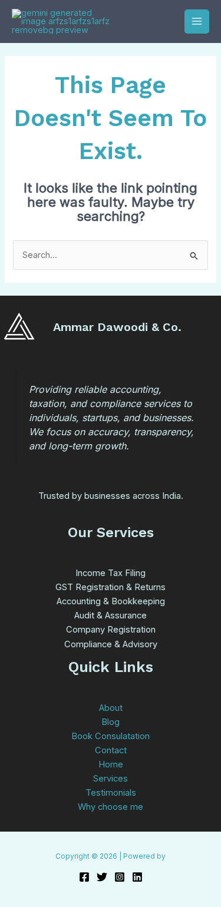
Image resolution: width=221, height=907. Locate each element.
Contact (111, 750)
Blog (110, 722)
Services (110, 778)
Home (110, 764)
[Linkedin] (137, 877)
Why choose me (110, 807)
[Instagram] (119, 877)
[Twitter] (102, 877)
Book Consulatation (110, 736)
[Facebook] (84, 877)
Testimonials (110, 792)
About (111, 708)
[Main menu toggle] (196, 21)
